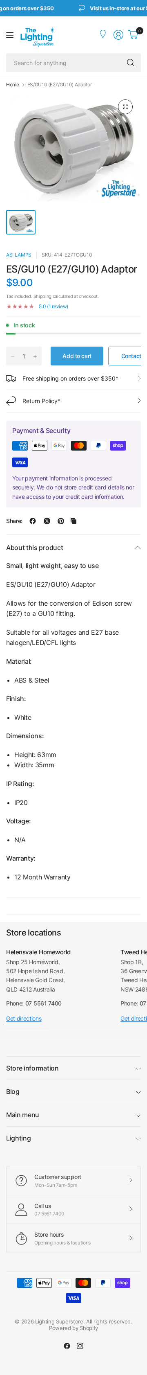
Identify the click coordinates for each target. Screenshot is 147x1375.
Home (12, 84)
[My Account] (103, 34)
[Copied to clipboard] (73, 521)
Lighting (18, 1138)
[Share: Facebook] (32, 521)
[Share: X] (47, 521)
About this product (34, 547)
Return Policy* (41, 400)
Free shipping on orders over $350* (70, 378)
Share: (14, 521)
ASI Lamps (18, 255)
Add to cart (76, 355)
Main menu (22, 1115)
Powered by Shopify (73, 1328)
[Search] (130, 62)
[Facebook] (67, 1345)
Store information (32, 1068)
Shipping (42, 296)
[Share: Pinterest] (61, 521)
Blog (13, 1091)
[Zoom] (125, 106)
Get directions (24, 1018)
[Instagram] (80, 1345)
